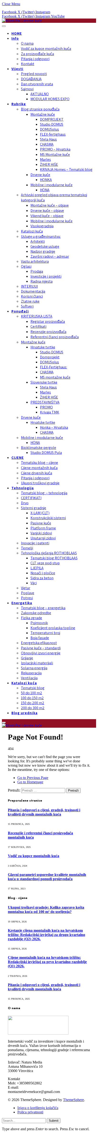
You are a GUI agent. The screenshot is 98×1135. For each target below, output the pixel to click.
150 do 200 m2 (32, 702)
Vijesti (17, 68)
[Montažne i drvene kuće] (22, 21)
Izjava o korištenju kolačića (37, 1108)
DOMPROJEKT (52, 119)
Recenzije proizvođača (48, 331)
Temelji (27, 548)
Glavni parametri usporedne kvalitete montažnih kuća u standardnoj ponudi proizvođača (47, 877)
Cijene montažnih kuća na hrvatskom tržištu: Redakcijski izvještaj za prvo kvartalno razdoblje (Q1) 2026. (47, 961)
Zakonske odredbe (36, 612)
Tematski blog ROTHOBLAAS (54, 558)
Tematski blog (32, 687)
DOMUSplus (49, 129)
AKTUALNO (39, 93)
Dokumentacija (33, 291)
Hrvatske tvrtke (42, 347)
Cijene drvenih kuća (36, 472)
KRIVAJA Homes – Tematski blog (66, 169)
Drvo (25, 502)
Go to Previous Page (32, 778)
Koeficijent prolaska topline (52, 627)
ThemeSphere (73, 1100)
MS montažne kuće (55, 377)
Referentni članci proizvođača (54, 336)
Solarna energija (34, 667)
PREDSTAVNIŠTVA (44, 402)
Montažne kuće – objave (49, 205)
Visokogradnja (42, 225)
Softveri (27, 306)
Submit (54, 1120)
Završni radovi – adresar (49, 256)
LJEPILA (37, 567)
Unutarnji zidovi (43, 538)
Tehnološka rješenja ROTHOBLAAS (49, 553)
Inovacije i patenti (35, 543)
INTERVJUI (29, 286)
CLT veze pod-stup (45, 562)
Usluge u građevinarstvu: (41, 236)
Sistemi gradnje (33, 507)
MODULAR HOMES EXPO (49, 98)
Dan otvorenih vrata (37, 83)
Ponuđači (20, 311)
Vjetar (25, 587)
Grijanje (27, 657)
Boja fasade (39, 637)
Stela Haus (48, 139)
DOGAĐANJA (31, 78)
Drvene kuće (40, 174)
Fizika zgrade (31, 617)
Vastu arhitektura (35, 261)
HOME (16, 33)
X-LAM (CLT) (39, 512)
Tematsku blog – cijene (39, 462)
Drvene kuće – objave (47, 210)
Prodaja (36, 271)
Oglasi (26, 266)
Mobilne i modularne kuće (51, 184)
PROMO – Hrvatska (55, 149)
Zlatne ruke (30, 301)
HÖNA (44, 189)
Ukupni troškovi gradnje (40, 482)
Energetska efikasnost (39, 642)
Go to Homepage (30, 782)
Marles (45, 159)
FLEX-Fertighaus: (53, 367)
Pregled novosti (34, 73)
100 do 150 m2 (32, 697)
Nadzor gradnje (42, 251)
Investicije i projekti (45, 276)
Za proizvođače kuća (37, 53)
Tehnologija (22, 488)
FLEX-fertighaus (53, 134)
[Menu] (4, 26)
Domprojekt (49, 357)
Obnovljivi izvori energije (40, 653)
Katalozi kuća (32, 231)
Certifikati (38, 326)
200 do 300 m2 (32, 707)
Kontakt (27, 63)
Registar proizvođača (47, 321)
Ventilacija (29, 677)
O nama (27, 43)
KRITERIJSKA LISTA (36, 316)
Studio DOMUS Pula (46, 452)
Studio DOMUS (51, 124)
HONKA (46, 179)
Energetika (21, 603)
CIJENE (17, 457)
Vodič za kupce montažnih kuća (46, 48)
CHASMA (47, 144)
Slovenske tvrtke (43, 382)
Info (15, 38)
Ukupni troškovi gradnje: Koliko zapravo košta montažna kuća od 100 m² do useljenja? (46, 909)
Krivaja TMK (49, 412)
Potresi (27, 597)
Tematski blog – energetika (43, 607)
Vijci (33, 582)
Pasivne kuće (40, 523)
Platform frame (43, 528)
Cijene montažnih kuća (39, 467)
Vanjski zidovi (41, 533)
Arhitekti (37, 241)
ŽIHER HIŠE (49, 164)
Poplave (27, 592)
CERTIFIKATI (31, 497)
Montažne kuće (42, 114)
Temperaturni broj (45, 632)
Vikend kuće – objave (47, 215)
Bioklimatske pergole (38, 447)
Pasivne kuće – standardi (41, 648)
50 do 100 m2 (31, 692)
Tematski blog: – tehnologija (44, 492)
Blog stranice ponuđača (40, 109)
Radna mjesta (41, 281)
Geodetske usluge (44, 246)
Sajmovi (27, 88)
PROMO (46, 407)
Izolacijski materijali (37, 662)
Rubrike (18, 104)
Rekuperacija (31, 672)
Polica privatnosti (30, 1112)
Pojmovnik (39, 622)
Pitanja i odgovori (35, 58)
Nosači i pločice (42, 572)
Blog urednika (24, 713)
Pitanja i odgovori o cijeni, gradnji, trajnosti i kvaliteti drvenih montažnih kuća (44, 812)
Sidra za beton (42, 577)
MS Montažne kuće (55, 154)
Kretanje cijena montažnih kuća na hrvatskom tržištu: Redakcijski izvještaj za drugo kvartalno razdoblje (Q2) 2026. (46, 934)
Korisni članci (32, 296)
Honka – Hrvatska (54, 427)
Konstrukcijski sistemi (48, 517)
